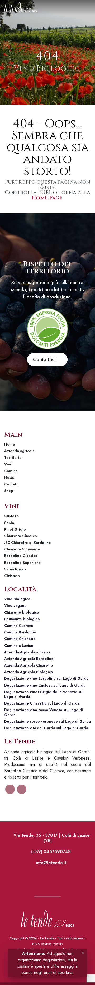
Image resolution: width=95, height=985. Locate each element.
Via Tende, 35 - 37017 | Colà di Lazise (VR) (51, 838)
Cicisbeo (12, 575)
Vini (7, 464)
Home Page (47, 197)
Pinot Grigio (15, 529)
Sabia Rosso (15, 569)
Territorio (13, 457)
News (9, 477)
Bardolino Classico (20, 555)
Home (9, 444)
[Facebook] (10, 789)
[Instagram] (21, 789)
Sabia (9, 522)
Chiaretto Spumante (22, 549)
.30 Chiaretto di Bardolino (27, 542)
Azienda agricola (19, 451)
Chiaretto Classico (20, 536)
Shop (8, 490)
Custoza (11, 516)
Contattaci (45, 359)
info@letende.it (50, 863)
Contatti (11, 484)
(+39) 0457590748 (50, 852)
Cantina (11, 471)
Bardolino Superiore (22, 562)
